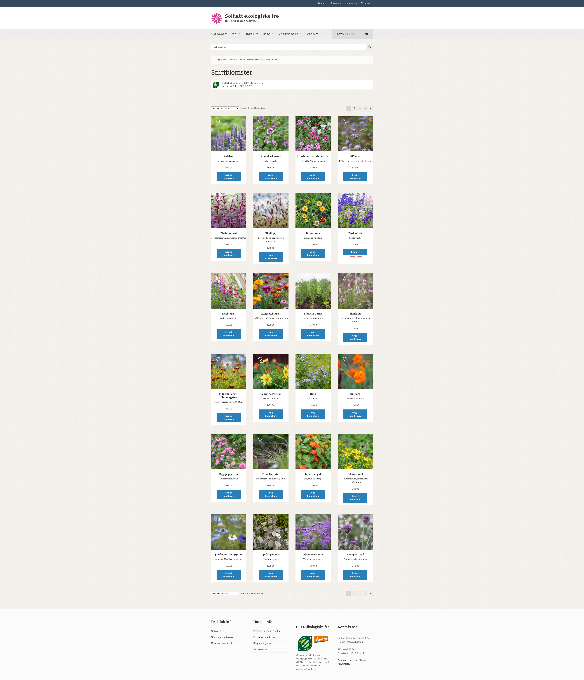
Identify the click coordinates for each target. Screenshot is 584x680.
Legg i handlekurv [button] (229, 177)
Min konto (321, 3)
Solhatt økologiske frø (252, 16)
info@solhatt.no (354, 641)
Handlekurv (351, 3)
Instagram (353, 660)
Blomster (250, 33)
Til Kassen (366, 3)
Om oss (311, 33)
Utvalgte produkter (289, 33)
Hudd (363, 660)
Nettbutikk (233, 59)
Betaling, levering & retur (266, 631)
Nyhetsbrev (344, 663)
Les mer (355, 252)
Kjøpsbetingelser (262, 643)
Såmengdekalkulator (222, 637)
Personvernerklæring (264, 637)
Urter (234, 33)
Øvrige (267, 33)
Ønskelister (336, 3)
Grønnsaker (217, 33)
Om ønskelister (261, 649)
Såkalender (217, 631)
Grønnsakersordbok (222, 643)
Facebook (342, 660)
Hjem (223, 59)
